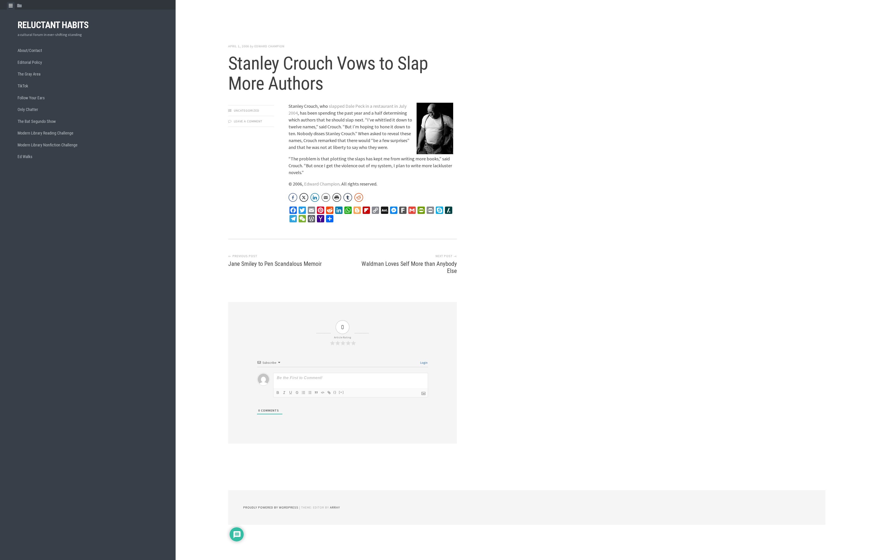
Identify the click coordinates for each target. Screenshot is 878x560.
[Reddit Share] (358, 197)
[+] (341, 392)
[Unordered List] (310, 392)
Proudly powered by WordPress (270, 507)
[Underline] (290, 392)
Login (424, 363)
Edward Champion (269, 46)
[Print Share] (336, 197)
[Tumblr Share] (347, 197)
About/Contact (30, 50)
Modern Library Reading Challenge (45, 133)
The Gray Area (29, 74)
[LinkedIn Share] (315, 197)
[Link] (329, 392)
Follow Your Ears (31, 97)
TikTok (23, 85)
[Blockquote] (316, 392)
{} (335, 392)
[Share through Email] (325, 197)
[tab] (11, 6)
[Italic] (284, 392)
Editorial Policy (30, 62)
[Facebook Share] (293, 197)
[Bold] (278, 392)
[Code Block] (322, 392)
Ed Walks (25, 156)
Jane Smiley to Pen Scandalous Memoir (275, 263)
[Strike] (297, 392)
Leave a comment (248, 121)
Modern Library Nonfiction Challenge (48, 145)
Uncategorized (246, 110)
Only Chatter (28, 109)
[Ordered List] (303, 392)
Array (335, 507)
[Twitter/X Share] (304, 197)
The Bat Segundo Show (37, 121)
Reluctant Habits (53, 25)
